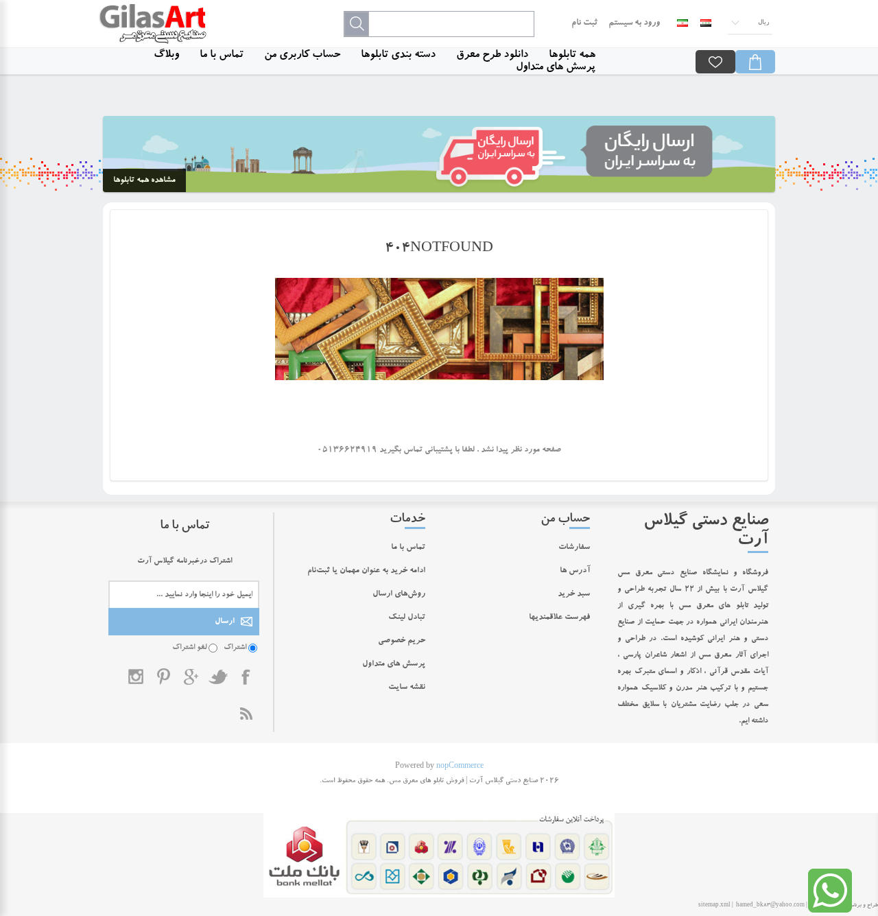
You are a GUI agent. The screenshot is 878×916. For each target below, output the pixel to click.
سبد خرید (574, 594)
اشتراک (235, 648)
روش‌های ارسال (398, 594)
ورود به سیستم (634, 24)
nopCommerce (460, 767)
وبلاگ (166, 55)
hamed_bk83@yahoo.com (770, 905)
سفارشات (574, 547)
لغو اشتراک (189, 648)
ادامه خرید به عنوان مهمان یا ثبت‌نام (366, 571)
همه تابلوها (572, 55)
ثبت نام (584, 24)
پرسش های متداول (555, 68)
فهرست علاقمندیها (559, 617)
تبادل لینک (406, 617)
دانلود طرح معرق (492, 55)
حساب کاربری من (302, 55)
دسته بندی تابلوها (398, 55)
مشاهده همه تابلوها (144, 180)
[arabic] (706, 23)
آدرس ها (575, 571)
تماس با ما (222, 55)
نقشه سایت (406, 687)
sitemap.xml (714, 905)
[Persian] (682, 23)
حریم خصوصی (401, 641)
